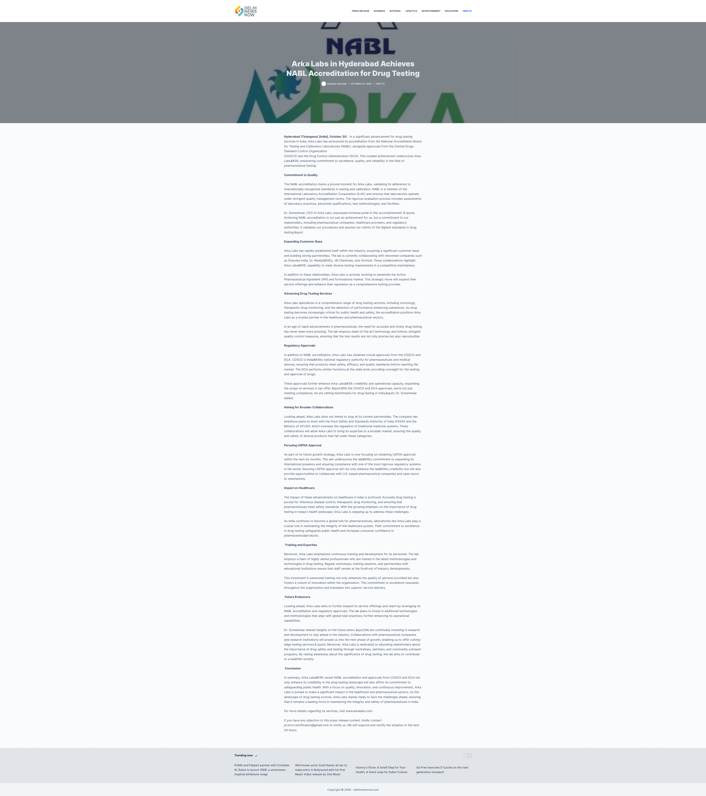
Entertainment (431, 11)
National (395, 11)
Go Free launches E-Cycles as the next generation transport (442, 770)
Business (379, 11)
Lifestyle (411, 11)
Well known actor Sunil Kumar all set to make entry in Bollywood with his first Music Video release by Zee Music (321, 769)
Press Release (360, 11)
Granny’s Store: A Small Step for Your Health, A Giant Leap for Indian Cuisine (381, 770)
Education (451, 11)
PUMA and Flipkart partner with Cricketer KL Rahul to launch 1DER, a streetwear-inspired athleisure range (262, 769)
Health (467, 11)
